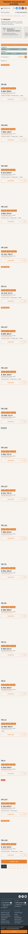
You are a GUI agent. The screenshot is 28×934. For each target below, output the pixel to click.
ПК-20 (3, 603)
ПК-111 (4, 525)
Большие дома (5, 44)
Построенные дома (18, 912)
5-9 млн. (7, 49)
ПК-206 (4, 125)
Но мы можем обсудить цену (6, 93)
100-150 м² (14, 53)
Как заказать (17, 916)
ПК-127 (4, 486)
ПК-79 (3, 564)
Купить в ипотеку (18, 919)
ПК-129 (4, 368)
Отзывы (16, 914)
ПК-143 (4, 207)
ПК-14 (3, 720)
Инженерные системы (5, 922)
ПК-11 (3, 642)
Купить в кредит (18, 922)
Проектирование (4, 917)
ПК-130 (4, 840)
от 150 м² (23, 53)
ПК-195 (4, 409)
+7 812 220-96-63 (21, 12)
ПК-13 (3, 286)
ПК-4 (3, 761)
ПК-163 (4, 448)
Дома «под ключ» (17, 15)
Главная (2, 15)
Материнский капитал (19, 921)
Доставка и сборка (18, 917)
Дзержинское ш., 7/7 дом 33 (21, 904)
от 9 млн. (20, 49)
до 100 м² (5, 53)
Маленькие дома (15, 44)
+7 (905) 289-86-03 (19, 902)
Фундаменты (3, 919)
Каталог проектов (9, 15)
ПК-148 (4, 247)
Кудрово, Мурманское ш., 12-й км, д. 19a (7, 905)
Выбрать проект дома (5, 912)
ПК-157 (4, 327)
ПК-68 (3, 84)
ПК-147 (4, 800)
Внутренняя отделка (5, 921)
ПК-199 (4, 166)
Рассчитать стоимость (5, 914)
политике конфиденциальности (13, 928)
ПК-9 (3, 681)
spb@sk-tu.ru (5, 907)
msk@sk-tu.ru (18, 906)
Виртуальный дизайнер (5, 916)
